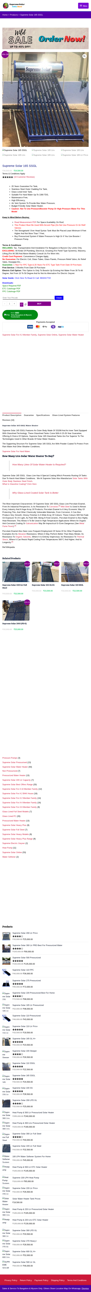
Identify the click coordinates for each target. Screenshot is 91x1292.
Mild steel (65, 507)
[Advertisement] (45, 377)
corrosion (53, 507)
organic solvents (23, 537)
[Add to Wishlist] (21, 305)
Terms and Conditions (76, 1280)
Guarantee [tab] (29, 415)
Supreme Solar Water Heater (71, 335)
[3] (59, 506)
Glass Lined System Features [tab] (66, 415)
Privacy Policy (11, 1280)
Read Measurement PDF (25, 222)
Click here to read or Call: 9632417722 (33, 278)
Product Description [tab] (11, 415)
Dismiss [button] (85, 1288)
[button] (84, 56)
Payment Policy (41, 1280)
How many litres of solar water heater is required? (39, 464)
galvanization (32, 523)
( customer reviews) (24, 177)
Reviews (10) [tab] (8, 420)
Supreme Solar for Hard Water (16, 451)
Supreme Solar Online (47, 335)
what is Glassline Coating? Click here (19, 484)
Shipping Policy (58, 1280)
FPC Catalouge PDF (11, 291)
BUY (39, 304)
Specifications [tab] (43, 415)
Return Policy (26, 1280)
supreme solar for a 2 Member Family (19, 335)
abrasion (22, 534)
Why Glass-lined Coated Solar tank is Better (35, 493)
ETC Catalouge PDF (11, 288)
